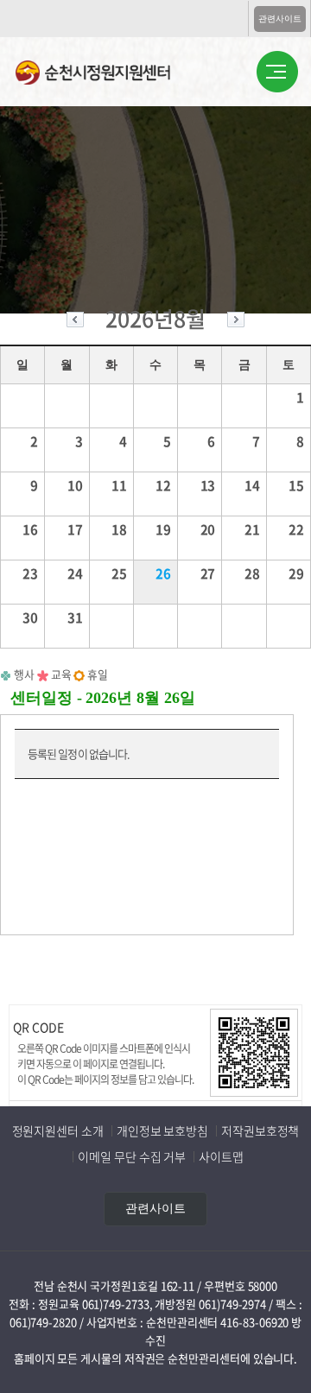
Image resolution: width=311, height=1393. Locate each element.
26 (163, 573)
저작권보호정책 (260, 1130)
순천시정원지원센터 (107, 74)
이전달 (75, 322)
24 (75, 573)
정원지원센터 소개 (58, 1130)
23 (30, 573)
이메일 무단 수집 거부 (132, 1156)
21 (252, 529)
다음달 (235, 322)
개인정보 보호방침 (162, 1130)
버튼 (277, 72)
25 (119, 573)
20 (208, 529)
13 (208, 485)
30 (30, 617)
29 (296, 573)
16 (30, 529)
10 (75, 485)
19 (163, 529)
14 (252, 485)
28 (252, 573)
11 (119, 485)
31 (75, 617)
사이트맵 (221, 1156)
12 (163, 485)
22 (296, 529)
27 (208, 573)
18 (119, 529)
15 (296, 485)
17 (75, 529)
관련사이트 (279, 18)
